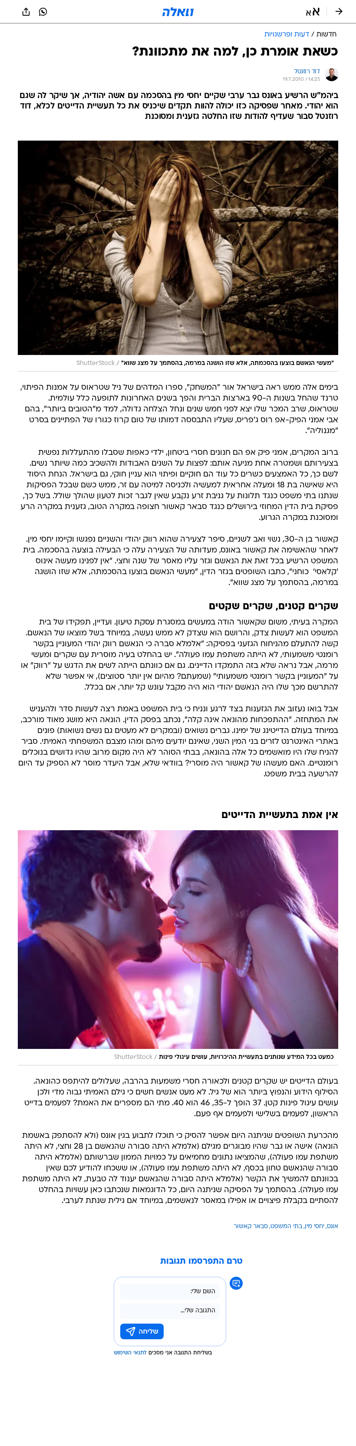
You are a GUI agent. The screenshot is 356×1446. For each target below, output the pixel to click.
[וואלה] (178, 11)
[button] (313, 12)
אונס (332, 1226)
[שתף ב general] (26, 11)
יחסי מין (314, 1226)
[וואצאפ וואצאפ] (43, 11)
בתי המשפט (286, 1226)
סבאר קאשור (251, 1226)
